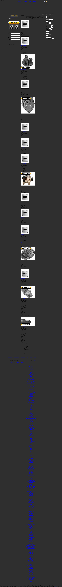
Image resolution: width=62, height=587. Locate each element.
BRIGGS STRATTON (31, 381)
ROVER (31, 528)
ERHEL (31, 408)
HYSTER (31, 445)
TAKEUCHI (31, 555)
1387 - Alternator (23, 45)
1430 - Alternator (23, 131)
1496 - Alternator (23, 234)
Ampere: (47, 23)
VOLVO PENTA (31, 570)
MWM (31, 500)
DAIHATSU (31, 397)
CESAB (31, 388)
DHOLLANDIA (31, 402)
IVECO (31, 453)
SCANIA (30, 536)
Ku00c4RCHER (31, 467)
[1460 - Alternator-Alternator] (28, 260)
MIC (31, 492)
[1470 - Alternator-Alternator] (25, 216)
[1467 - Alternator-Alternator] (28, 185)
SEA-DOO (31, 539)
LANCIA (31, 471)
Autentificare (26, 1)
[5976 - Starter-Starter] (28, 297)
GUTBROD (31, 425)
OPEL (31, 510)
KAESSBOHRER (31, 460)
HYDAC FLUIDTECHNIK (31, 441)
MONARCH (31, 495)
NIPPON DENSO (31, 503)
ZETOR (31, 581)
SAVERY (31, 535)
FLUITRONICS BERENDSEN (31, 418)
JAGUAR (31, 454)
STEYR (31, 550)
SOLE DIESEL (31, 543)
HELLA (31, 432)
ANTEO (31, 373)
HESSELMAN (31, 434)
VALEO (31, 566)
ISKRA (31, 451)
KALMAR (31, 461)
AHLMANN (31, 368)
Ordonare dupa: (48, 18)
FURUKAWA (31, 421)
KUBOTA (31, 469)
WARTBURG (31, 574)
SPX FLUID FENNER (31, 545)
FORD (31, 419)
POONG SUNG (31, 519)
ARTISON (31, 374)
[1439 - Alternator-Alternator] (25, 146)
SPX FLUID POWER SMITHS (31, 547)
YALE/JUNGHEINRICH (31, 577)
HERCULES (31, 433)
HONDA (31, 437)
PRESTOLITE (31, 522)
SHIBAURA (31, 541)
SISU (31, 542)
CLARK (31, 391)
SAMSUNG (31, 533)
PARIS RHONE (31, 511)
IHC (31, 449)
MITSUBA (31, 493)
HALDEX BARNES (31, 428)
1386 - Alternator (23, 28)
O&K (31, 505)
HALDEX (31, 427)
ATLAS (31, 375)
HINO (31, 436)
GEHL (31, 422)
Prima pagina (10, 357)
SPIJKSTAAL (31, 544)
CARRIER (31, 384)
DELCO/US (31, 399)
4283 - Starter (23, 278)
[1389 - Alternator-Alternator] (28, 68)
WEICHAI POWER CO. (31, 575)
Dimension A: (48, 25)
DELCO (31, 398)
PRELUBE (31, 521)
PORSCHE (31, 520)
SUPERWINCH (31, 553)
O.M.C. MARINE (31, 506)
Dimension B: (48, 26)
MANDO (31, 483)
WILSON (31, 576)
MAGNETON (31, 482)
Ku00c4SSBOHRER (31, 468)
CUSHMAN (31, 394)
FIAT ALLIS (31, 416)
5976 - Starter (23, 298)
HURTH (31, 439)
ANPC (31, 357)
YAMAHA (31, 578)
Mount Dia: (48, 36)
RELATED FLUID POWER (31, 524)
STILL (31, 551)
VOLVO (31, 569)
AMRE (31, 372)
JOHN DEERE (31, 457)
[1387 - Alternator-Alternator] (25, 44)
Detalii (55, 586)
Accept (57, 586)
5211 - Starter (23, 326)
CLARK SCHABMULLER (31, 392)
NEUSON (31, 501)
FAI (31, 409)
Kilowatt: (47, 28)
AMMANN (31, 371)
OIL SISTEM (31, 507)
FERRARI (31, 414)
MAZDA (31, 488)
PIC (31, 516)
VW (31, 571)
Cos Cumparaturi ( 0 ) (32, 1)
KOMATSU (31, 465)
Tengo (35, 360)
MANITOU (31, 484)
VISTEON (31, 568)
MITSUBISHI (31, 494)
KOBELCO (31, 463)
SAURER (31, 534)
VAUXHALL (31, 567)
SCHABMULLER (31, 537)
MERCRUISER (31, 490)
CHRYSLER (31, 389)
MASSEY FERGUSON (31, 486)
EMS (31, 407)
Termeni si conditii (16, 357)
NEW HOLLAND (31, 502)
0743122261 (20, 1)
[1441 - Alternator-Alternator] (25, 162)
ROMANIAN (31, 527)
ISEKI (31, 450)
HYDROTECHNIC (31, 444)
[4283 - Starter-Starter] (25, 277)
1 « (21, 242)
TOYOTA (31, 563)
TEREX (31, 559)
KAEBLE (31, 459)
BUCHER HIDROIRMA (31, 383)
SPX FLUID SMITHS (30, 548)
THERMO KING (31, 560)
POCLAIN (31, 517)
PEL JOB (30, 512)
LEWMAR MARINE (31, 475)
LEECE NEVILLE (31, 473)
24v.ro (22, 362)
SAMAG (31, 531)
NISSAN (31, 504)
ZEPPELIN (31, 580)
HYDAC (31, 440)
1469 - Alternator (23, 201)
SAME (31, 532)
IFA (31, 448)
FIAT (31, 415)
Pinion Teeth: (48, 29)
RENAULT (31, 525)
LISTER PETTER (31, 477)
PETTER (31, 514)
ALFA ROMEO (31, 369)
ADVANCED (31, 366)
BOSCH (31, 380)
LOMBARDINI (31, 478)
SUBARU (31, 552)
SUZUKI (31, 554)
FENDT (31, 412)
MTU (31, 498)
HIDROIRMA (31, 435)
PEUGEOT (31, 515)
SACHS (31, 530)
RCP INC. (31, 523)
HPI (31, 438)
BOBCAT (31, 377)
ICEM (31, 447)
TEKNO (31, 557)
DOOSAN (31, 403)
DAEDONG (31, 395)
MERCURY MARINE (31, 491)
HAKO (31, 426)
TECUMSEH (31, 556)
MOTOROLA (31, 497)
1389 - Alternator (23, 69)
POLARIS (31, 518)
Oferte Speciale (40, 1)
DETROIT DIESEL (31, 400)
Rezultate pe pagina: (49, 20)
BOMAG (30, 378)
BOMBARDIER (31, 379)
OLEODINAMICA (31, 508)
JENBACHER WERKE (31, 456)
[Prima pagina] (31, 12)
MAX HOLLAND (31, 487)
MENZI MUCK (31, 489)
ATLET (31, 376)
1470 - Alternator (23, 217)
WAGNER (31, 572)
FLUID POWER (31, 417)
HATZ (31, 431)
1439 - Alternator (23, 147)
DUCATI (31, 404)
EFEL (31, 406)
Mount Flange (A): (49, 32)
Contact (35, 357)
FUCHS (31, 420)
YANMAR (31, 579)
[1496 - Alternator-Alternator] (25, 233)
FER (31, 413)
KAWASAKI (31, 462)
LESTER (31, 474)
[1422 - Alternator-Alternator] (28, 113)
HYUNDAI (31, 446)
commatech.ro (12, 362)
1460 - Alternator (23, 260)
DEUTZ (31, 401)
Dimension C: (48, 27)
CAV (31, 387)
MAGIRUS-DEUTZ (31, 480)
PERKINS (31, 513)
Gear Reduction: (48, 30)
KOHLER (31, 464)
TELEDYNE (31, 558)
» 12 (24, 242)
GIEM (31, 424)
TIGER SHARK (31, 561)
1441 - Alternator (23, 163)
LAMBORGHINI (31, 470)
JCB (31, 455)
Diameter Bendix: (49, 38)
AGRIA (31, 367)
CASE (31, 385)
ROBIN (31, 526)
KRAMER (31, 466)
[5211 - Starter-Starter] (28, 325)
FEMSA (31, 411)
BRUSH (31, 382)
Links (27, 357)
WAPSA (31, 573)
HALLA (31, 429)
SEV (31, 540)
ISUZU (31, 452)
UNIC (31, 564)
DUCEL (31, 405)
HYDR (31, 442)
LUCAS (31, 479)
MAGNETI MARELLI (31, 481)
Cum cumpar (23, 357)
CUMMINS (31, 393)
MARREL (31, 485)
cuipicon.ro (17, 362)
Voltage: (47, 22)
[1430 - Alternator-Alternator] (25, 130)
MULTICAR (31, 499)
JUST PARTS (31, 458)
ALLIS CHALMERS (31, 370)
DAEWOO (31, 396)
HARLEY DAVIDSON (31, 430)
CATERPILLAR (31, 386)
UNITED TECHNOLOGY (31, 565)
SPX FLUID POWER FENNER (31, 546)
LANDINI (31, 472)
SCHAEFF (31, 538)
